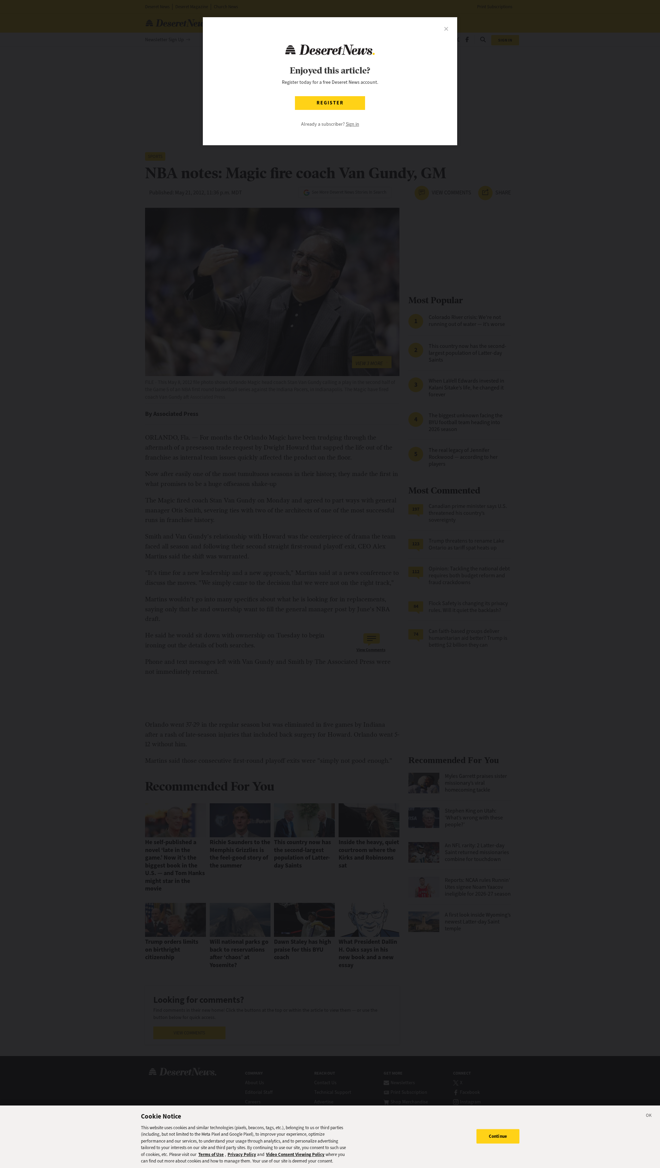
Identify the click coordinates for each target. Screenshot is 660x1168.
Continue (498, 1136)
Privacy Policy (242, 1154)
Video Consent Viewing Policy (295, 1154)
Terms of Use (211, 1154)
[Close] (649, 1116)
